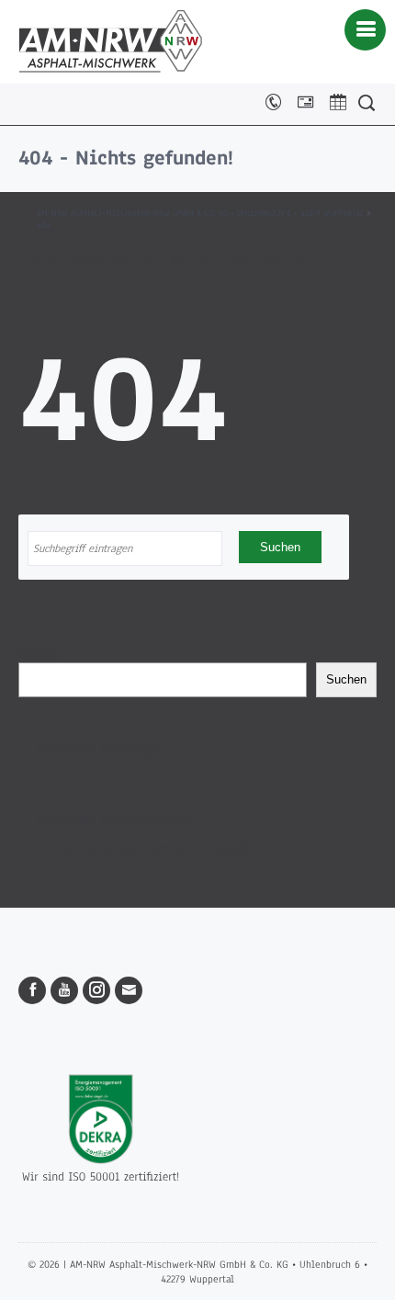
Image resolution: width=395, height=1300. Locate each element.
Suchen (39, 653)
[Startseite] (110, 41)
